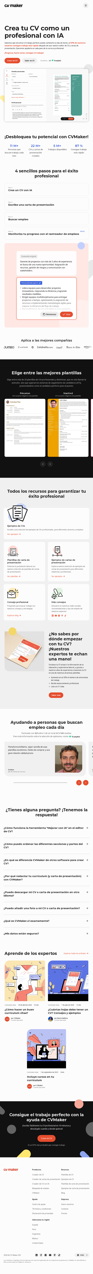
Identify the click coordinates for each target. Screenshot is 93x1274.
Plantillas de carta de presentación (75, 1184)
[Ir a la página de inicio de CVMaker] (14, 5)
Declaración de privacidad (42, 1213)
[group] (46, 424)
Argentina (36, 1234)
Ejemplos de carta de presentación (75, 1188)
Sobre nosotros (67, 1204)
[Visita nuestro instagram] (45, 1255)
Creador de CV (38, 1174)
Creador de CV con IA (40, 1184)
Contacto (64, 1209)
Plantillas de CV (67, 1174)
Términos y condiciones (41, 1209)
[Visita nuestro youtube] (50, 1255)
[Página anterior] (43, 464)
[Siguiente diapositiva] (85, 782)
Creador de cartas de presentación (46, 1179)
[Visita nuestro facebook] (41, 1255)
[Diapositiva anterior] (79, 782)
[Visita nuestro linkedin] (36, 1255)
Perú (34, 1229)
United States (37, 1243)
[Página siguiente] (50, 464)
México (35, 1238)
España (35, 1225)
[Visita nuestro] (59, 1255)
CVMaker (36, 1193)
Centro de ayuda (38, 1204)
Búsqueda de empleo (40, 1188)
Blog (63, 1193)
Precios (64, 1213)
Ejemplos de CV (67, 1179)
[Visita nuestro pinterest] (54, 1255)
